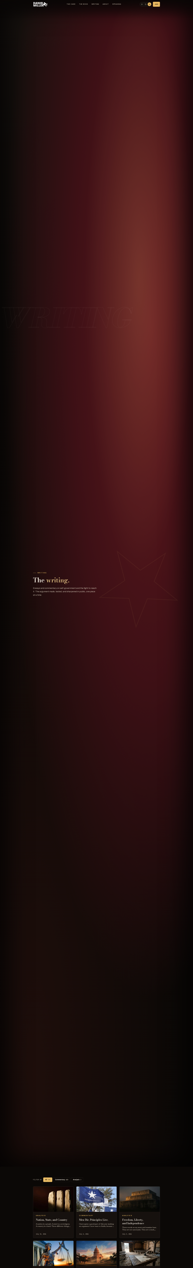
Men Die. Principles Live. (93, 1220)
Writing (95, 4)
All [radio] (47, 1180)
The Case (71, 4)
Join (156, 4)
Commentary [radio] (61, 1180)
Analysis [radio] (77, 1180)
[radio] (142, 4)
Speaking (116, 4)
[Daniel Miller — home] (40, 4)
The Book (83, 4)
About (106, 4)
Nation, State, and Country (51, 1220)
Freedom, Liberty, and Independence (133, 1221)
